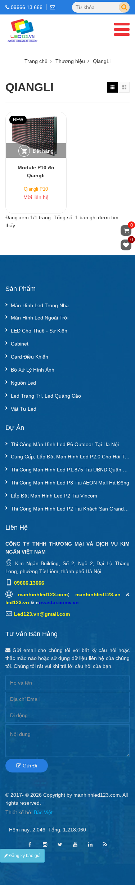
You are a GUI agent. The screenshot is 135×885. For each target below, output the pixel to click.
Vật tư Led (23, 409)
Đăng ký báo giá (24, 855)
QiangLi (102, 61)
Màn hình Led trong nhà (40, 305)
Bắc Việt (43, 812)
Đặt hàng (43, 151)
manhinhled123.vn (98, 594)
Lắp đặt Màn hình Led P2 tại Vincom (54, 496)
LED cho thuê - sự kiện (39, 331)
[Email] (54, 7)
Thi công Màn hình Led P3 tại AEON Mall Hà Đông (70, 483)
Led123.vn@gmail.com (42, 614)
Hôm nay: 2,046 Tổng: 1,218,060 (47, 830)
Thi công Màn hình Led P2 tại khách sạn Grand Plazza (70, 509)
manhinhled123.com (43, 594)
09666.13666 (29, 583)
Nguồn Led (23, 383)
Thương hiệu (70, 61)
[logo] (22, 20)
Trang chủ (36, 61)
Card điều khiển (29, 357)
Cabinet (19, 344)
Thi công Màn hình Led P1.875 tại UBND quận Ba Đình (70, 470)
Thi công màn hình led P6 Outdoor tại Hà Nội (65, 444)
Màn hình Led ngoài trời (39, 318)
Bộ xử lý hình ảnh (32, 370)
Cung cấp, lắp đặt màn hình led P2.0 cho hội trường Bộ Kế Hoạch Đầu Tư (70, 457)
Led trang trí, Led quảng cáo (46, 396)
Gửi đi (29, 765)
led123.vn (17, 602)
